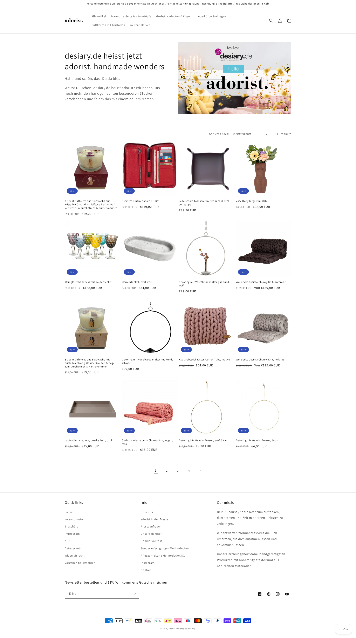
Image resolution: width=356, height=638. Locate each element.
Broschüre (71, 526)
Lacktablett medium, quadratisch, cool (88, 440)
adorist (172, 628)
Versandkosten (75, 519)
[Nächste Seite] (200, 470)
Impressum (72, 534)
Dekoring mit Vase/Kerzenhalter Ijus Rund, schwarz (147, 361)
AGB (67, 541)
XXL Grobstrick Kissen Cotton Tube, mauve (204, 359)
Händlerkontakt (151, 541)
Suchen (70, 512)
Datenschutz (73, 548)
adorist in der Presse (154, 519)
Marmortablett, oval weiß (137, 282)
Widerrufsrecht (74, 555)
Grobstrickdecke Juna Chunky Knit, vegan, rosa (147, 442)
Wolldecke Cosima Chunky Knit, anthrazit (261, 282)
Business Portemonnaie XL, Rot (140, 201)
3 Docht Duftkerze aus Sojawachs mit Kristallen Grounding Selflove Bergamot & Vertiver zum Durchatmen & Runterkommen (91, 204)
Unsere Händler (151, 534)
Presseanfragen (151, 526)
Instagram (147, 563)
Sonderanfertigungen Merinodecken (165, 548)
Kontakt (146, 570)
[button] (271, 20)
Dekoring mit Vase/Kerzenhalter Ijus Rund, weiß (204, 283)
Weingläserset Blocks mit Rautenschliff (88, 282)
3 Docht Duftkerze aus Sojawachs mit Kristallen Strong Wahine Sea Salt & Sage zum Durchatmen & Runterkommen (90, 363)
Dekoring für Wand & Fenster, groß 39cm (203, 440)
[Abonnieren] (134, 594)
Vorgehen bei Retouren (80, 563)
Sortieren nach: (219, 134)
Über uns (147, 512)
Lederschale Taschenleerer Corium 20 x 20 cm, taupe (204, 202)
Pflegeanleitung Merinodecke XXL (163, 555)
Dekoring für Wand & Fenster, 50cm (257, 440)
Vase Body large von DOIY (251, 201)
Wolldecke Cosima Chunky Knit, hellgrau (260, 359)
